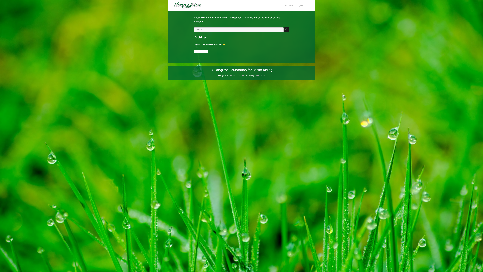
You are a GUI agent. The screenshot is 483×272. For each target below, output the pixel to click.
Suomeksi (288, 5)
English (300, 5)
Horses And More (238, 76)
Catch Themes (260, 76)
